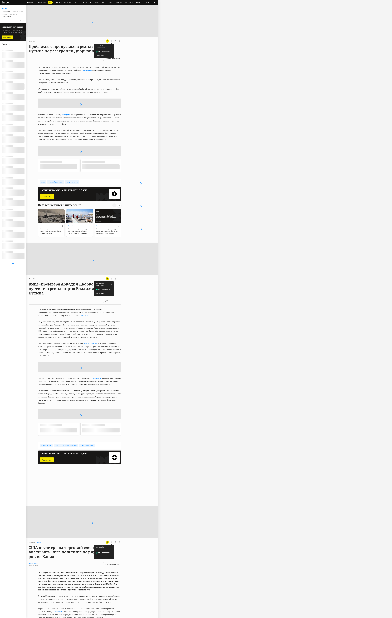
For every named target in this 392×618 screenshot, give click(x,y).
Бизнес (42, 226)
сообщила (65, 115)
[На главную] (6, 2)
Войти (148, 2)
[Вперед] (124, 166)
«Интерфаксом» (90, 343)
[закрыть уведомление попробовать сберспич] (111, 46)
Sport (104, 2)
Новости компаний (101, 226)
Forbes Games (44, 2)
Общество (99, 489)
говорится (58, 611)
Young (110, 2)
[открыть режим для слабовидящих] (107, 41)
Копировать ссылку (113, 59)
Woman (97, 2)
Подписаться (46, 196)
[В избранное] (62, 226)
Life (91, 2)
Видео (85, 2)
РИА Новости (86, 70)
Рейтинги (59, 2)
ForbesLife (71, 226)
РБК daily (84, 315)
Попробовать (100, 56)
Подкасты (77, 2)
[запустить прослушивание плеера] (111, 41)
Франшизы (67, 2)
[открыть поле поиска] (155, 2)
